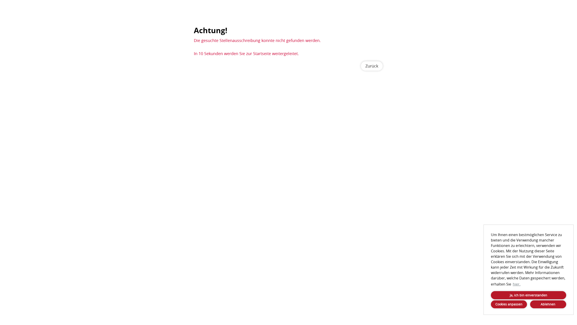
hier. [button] (516, 284)
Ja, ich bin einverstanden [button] (528, 295)
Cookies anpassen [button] (508, 304)
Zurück (371, 66)
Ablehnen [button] (548, 304)
